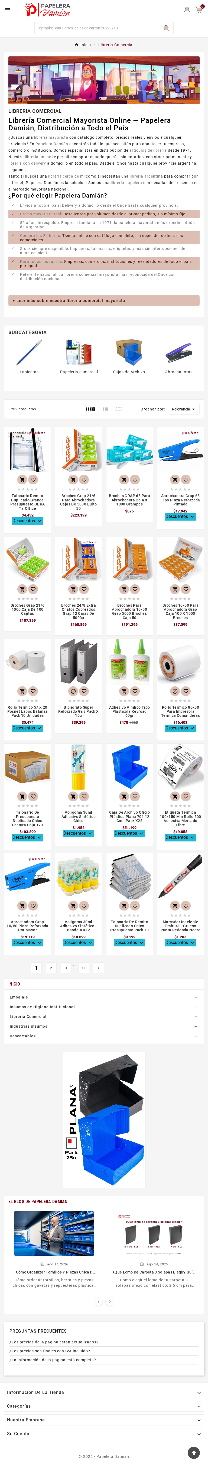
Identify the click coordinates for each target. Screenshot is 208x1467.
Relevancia (184, 409)
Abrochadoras (179, 372)
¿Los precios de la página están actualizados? (54, 1342)
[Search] (166, 28)
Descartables (23, 1036)
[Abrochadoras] (178, 352)
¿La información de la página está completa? (52, 1360)
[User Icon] (187, 10)
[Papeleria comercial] (79, 352)
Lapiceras (29, 372)
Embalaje (19, 997)
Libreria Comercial (28, 1016)
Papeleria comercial (79, 372)
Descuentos (27, 521)
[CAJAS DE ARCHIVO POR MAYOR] (104, 1120)
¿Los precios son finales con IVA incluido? (49, 1351)
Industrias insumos (28, 1026)
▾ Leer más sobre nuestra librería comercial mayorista (69, 300)
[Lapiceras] (29, 352)
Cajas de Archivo (129, 372)
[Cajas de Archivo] (129, 352)
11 (83, 968)
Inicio (14, 984)
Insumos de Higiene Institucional (42, 1007)
